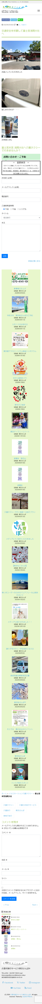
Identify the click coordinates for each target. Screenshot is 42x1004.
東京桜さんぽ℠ (20, 702)
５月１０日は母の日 (20, 324)
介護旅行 (23, 25)
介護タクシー (8, 805)
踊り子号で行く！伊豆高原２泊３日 (20, 649)
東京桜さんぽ (20, 756)
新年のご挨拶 (20, 405)
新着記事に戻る (34, 261)
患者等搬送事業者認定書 (19, 675)
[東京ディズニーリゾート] (20, 420)
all (19, 25)
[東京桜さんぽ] (20, 745)
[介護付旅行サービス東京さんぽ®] (14, 6)
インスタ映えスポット (20, 783)
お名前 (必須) (7, 178)
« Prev (6, 905)
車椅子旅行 (7, 816)
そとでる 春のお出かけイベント (20, 729)
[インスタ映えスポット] (20, 772)
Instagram (35, 983)
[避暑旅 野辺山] (20, 447)
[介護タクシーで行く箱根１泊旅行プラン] (20, 501)
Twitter (14, 19)
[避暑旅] (20, 474)
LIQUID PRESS (27, 996)
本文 (3, 223)
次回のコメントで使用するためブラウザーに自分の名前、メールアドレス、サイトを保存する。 (21, 891)
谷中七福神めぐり (20, 378)
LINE (20, 19)
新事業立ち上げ (20, 289)
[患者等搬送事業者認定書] (20, 664)
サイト (4, 878)
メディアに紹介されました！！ (20, 622)
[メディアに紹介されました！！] (20, 611)
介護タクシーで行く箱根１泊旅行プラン (19, 512)
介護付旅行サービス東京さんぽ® (20, 994)
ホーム (4, 793)
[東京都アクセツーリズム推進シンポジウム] (20, 340)
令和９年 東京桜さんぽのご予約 (20, 315)
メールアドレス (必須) (10, 187)
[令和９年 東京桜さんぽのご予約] (20, 304)
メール (5, 869)
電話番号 (5, 196)
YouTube (17, 988)
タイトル (5, 213)
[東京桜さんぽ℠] (20, 691)
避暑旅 (20, 485)
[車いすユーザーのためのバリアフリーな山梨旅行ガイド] (20, 581)
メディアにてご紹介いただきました (20, 539)
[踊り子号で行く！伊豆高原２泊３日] (20, 638)
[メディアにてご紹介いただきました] (20, 528)
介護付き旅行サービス (27, 805)
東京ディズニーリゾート (19, 432)
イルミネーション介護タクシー (21, 793)
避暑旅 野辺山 (20, 458)
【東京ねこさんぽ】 (20, 566)
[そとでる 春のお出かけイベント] (20, 718)
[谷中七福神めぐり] (20, 367)
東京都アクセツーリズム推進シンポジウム (20, 351)
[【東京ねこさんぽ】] (20, 555)
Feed (28, 988)
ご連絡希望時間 (8, 206)
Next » (35, 905)
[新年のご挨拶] (20, 394)
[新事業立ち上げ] (20, 277)
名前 (4, 860)
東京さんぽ (20, 810)
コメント (6, 832)
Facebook (6, 19)
